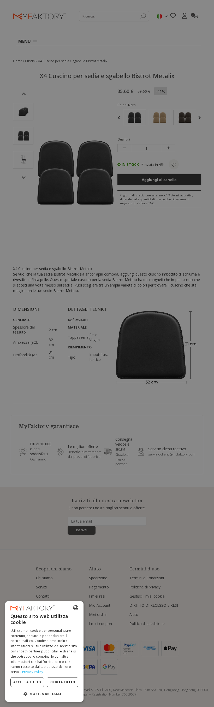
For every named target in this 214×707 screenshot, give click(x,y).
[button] (44, 694)
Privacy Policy (32, 672)
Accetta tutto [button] (27, 682)
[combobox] (75, 607)
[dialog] (44, 651)
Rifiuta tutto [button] (62, 682)
